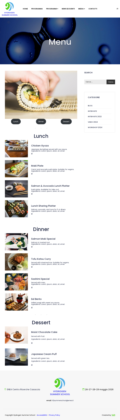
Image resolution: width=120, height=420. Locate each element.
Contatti (92, 9)
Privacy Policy (54, 415)
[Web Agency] (113, 415)
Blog (90, 106)
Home (25, 9)
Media (81, 9)
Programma (37, 9)
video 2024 (93, 122)
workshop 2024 (95, 127)
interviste (92, 111)
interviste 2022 (95, 116)
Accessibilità (41, 415)
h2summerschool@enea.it (63, 400)
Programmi (51, 9)
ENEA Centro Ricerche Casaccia (23, 389)
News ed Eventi (68, 9)
